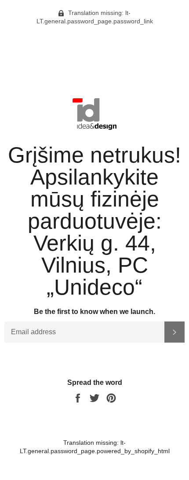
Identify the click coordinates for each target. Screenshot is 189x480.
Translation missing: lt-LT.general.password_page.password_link (94, 17)
